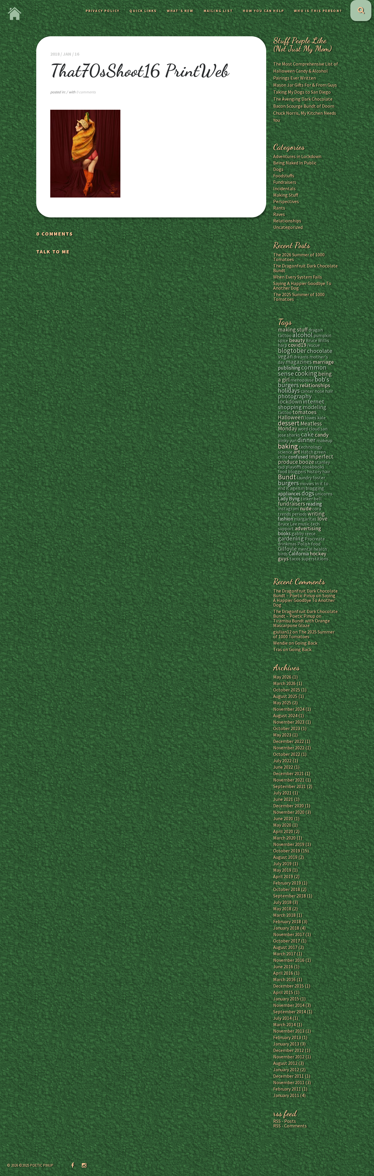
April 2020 (283, 831)
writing (316, 513)
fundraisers (291, 503)
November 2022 (288, 748)
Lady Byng (289, 498)
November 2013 (288, 1031)
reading (314, 504)
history (314, 471)
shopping (290, 407)
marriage (323, 361)
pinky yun (287, 440)
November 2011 (288, 1082)
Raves (279, 214)
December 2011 (288, 1076)
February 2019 (287, 883)
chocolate (320, 351)
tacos (295, 559)
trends (284, 514)
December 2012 (288, 1050)
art (296, 451)
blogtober (292, 350)
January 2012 (286, 1069)
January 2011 (286, 1095)
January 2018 (286, 928)
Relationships (287, 221)
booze (306, 461)
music (304, 524)
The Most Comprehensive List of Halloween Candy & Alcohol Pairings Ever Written (305, 71)
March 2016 (284, 979)
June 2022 (283, 767)
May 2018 (282, 908)
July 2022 (282, 760)
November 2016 (288, 960)
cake (307, 434)
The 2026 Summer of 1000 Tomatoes (299, 257)
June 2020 (283, 818)
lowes (310, 417)
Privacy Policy (103, 10)
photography (295, 396)
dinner (306, 440)
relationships (315, 385)
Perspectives (286, 201)
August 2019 (285, 857)
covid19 (297, 344)
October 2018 (286, 889)
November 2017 (288, 934)
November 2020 (288, 812)
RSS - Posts (284, 1121)
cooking (306, 373)
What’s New (180, 10)
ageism (297, 488)
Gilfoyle (287, 548)
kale (321, 417)
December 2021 (288, 773)
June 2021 (283, 799)
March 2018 (284, 915)
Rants (279, 208)
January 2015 (286, 999)
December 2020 (288, 805)
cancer (307, 391)
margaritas (305, 519)
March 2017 (284, 954)
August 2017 (285, 947)
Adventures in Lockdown (297, 156)
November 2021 (288, 780)
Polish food (309, 544)
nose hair (324, 391)
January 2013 (286, 1044)
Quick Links (143, 10)
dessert (288, 423)
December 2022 (288, 741)
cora (316, 508)
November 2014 (288, 1005)
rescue (313, 345)
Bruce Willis (317, 340)
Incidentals (284, 188)
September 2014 (289, 1011)
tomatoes (304, 412)
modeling (314, 407)
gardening (291, 538)
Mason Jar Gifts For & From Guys (305, 85)
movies (307, 483)
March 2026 (284, 683)
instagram (288, 508)
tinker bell (311, 499)
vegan (285, 356)
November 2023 (288, 722)
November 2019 (288, 844)
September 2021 (289, 786)
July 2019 (282, 863)
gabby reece (304, 533)
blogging (315, 488)
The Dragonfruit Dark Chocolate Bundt (305, 268)
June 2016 (283, 966)
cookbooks (313, 467)
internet (313, 401)
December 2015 (288, 986)
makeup (324, 440)
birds (283, 554)
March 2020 (284, 838)
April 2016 (283, 973)
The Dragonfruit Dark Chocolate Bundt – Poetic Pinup (305, 593)
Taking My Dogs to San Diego (302, 92)
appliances (289, 493)
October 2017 (286, 941)
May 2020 (282, 825)
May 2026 (282, 677)
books (284, 533)
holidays (289, 390)
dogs (308, 493)
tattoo (285, 412)
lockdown (290, 401)
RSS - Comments (290, 1126)
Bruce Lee (287, 524)
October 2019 (286, 851)
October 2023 (286, 728)
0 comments (86, 92)
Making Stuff (285, 195)
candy (322, 434)
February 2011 (287, 1089)
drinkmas (287, 544)
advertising (308, 528)
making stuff (293, 329)
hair (326, 471)
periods (299, 514)
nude (305, 508)
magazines (298, 361)
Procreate (315, 539)
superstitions (315, 559)
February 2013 (287, 1037)
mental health (312, 549)
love (322, 518)
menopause (302, 380)
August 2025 (285, 696)
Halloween (291, 417)
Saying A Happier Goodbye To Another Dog (302, 285)
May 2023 (282, 735)
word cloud (309, 429)
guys (283, 558)
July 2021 (282, 793)
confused (298, 457)
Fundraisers (284, 182)
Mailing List (218, 10)
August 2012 (285, 1063)
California (299, 553)
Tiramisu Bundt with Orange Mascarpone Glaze (301, 623)
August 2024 (285, 715)
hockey (318, 553)
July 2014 (282, 1018)
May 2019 (282, 870)
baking (288, 446)
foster (319, 477)
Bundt (287, 477)
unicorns (324, 494)
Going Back (306, 643)
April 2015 (283, 992)
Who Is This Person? (318, 10)
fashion (285, 519)
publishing (289, 368)
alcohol (302, 335)
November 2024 (288, 709)
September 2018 (289, 896)
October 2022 (286, 754)
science (285, 452)
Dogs (278, 169)
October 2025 (286, 690)
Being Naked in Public (294, 163)
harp (282, 345)
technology (310, 447)
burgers (288, 483)
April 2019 (283, 876)
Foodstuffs (283, 175)
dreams (301, 357)
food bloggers (292, 471)
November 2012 (288, 1057)
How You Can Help (263, 10)
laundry (304, 477)
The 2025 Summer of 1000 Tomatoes (299, 296)
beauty (297, 340)
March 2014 (284, 1024)
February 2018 (287, 921)
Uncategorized (288, 227)
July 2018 (282, 902)
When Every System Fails (297, 277)
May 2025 (282, 702)
